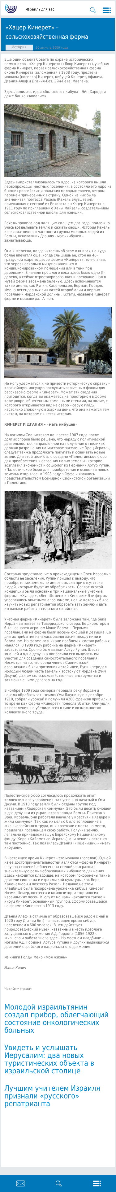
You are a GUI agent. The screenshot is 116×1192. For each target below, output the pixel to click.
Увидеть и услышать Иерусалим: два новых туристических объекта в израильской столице (49, 1059)
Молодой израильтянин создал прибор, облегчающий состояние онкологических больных (56, 1019)
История (19, 47)
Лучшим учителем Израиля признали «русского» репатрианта (52, 1096)
